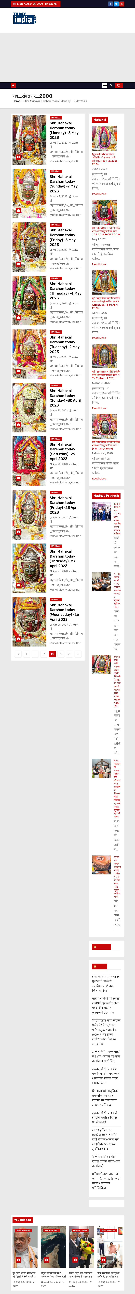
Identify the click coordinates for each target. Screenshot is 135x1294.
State (101, 966)
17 (43, 654)
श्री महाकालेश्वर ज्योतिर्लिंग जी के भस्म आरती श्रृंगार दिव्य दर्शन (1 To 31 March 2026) (106, 375)
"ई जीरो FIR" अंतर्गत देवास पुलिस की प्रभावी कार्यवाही (106, 1161)
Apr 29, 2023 (60, 464)
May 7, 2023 (60, 196)
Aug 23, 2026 (108, 1282)
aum (74, 142)
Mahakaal (55, 118)
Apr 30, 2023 (60, 410)
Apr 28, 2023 (60, 517)
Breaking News (23, 1230)
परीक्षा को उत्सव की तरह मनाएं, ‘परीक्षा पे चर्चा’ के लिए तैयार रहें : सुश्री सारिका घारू (117, 877)
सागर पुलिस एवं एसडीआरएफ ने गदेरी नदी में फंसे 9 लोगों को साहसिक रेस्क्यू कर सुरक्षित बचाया (105, 1139)
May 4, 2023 (60, 303)
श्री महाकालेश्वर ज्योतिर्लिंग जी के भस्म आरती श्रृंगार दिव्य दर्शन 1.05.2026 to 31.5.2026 (106, 231)
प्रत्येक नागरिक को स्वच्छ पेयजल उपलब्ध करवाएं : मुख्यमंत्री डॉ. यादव (117, 590)
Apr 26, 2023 (60, 624)
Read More (99, 194)
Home (16, 101)
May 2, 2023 (60, 357)
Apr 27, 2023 (60, 571)
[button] (111, 85)
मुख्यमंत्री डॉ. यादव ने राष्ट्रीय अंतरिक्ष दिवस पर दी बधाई (104, 1117)
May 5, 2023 (60, 250)
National (103, 947)
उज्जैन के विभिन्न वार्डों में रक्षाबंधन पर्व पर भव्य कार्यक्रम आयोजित (106, 1056)
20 (69, 654)
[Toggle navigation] (104, 85)
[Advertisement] (67, 57)
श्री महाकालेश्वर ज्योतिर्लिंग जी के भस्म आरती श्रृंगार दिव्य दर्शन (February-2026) (106, 445)
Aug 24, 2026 (24, 1282)
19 (61, 654)
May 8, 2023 (60, 142)
